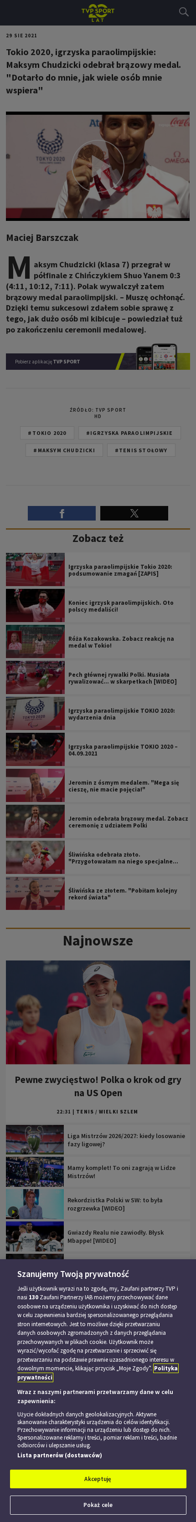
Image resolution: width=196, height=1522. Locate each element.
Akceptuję (97, 1479)
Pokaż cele (98, 1505)
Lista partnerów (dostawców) (59, 1455)
